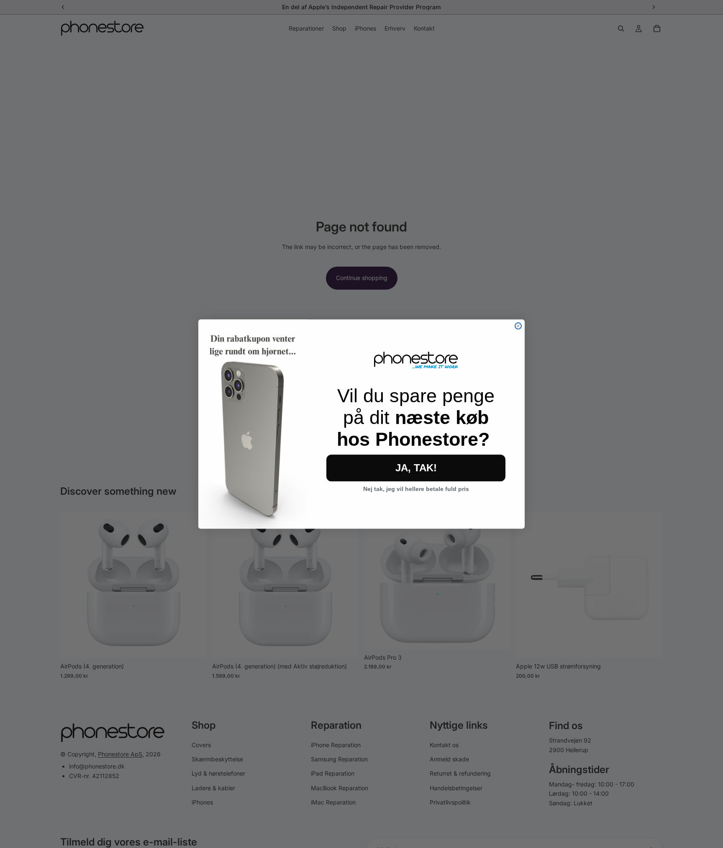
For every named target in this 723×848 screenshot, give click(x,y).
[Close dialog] (518, 326)
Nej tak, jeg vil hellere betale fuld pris (416, 489)
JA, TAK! (416, 467)
